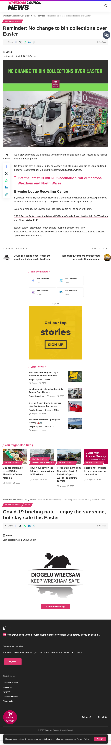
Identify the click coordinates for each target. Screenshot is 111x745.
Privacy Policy (83, 739)
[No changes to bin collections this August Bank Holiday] (75, 393)
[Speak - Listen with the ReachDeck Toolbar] (106, 35)
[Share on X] (20, 42)
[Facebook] (41, 280)
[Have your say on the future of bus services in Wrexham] (42, 456)
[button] (100, 739)
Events (48, 410)
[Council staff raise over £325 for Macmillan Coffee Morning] (15, 456)
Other (47, 379)
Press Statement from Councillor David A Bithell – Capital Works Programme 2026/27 (69, 475)
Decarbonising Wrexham (43, 463)
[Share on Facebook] (16, 42)
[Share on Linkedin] (29, 42)
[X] (69, 280)
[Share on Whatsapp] (25, 42)
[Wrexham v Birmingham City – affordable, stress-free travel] (75, 376)
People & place (35, 379)
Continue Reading (55, 606)
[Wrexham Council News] (24, 5)
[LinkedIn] (69, 292)
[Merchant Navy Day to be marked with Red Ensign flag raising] (75, 406)
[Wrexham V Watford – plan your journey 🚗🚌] (75, 423)
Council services (13, 21)
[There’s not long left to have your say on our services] (96, 456)
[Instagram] (41, 292)
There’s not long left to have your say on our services (95, 471)
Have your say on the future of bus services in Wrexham (42, 471)
